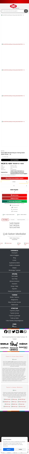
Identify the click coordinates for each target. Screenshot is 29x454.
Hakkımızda (14, 305)
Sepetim (14, 289)
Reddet (20, 449)
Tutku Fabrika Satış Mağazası (14, 320)
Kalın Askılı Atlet (13, 167)
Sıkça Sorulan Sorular (10, 214)
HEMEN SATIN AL (14, 198)
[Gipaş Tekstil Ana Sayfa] (7, 399)
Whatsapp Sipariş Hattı (15, 201)
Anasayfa (14, 253)
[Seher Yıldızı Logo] (22, 401)
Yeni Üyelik (14, 276)
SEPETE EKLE (15, 195)
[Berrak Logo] (14, 406)
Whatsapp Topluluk (14, 270)
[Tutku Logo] (17, 245)
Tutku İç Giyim (14, 318)
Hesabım (14, 284)
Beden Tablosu (23, 214)
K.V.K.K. (14, 260)
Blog (14, 258)
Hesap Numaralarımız (14, 291)
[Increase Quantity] (27, 192)
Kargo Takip (14, 286)
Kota (2, 151)
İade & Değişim (14, 255)
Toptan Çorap (14, 313)
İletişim (14, 268)
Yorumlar (13, 219)
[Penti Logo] (7, 404)
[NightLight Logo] (6, 401)
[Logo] (14, 6)
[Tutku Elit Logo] (25, 245)
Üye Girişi (14, 279)
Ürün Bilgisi (5, 219)
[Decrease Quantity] (2, 192)
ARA (26, 11)
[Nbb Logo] (14, 401)
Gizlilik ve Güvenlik (14, 265)
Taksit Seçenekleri (21, 219)
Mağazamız (14, 300)
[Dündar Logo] (7, 406)
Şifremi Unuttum (14, 281)
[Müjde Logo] (14, 404)
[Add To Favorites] (14, 205)
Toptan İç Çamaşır (14, 315)
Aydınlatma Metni (14, 263)
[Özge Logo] (21, 404)
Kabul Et (8, 449)
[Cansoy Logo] (7, 245)
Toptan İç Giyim (14, 310)
